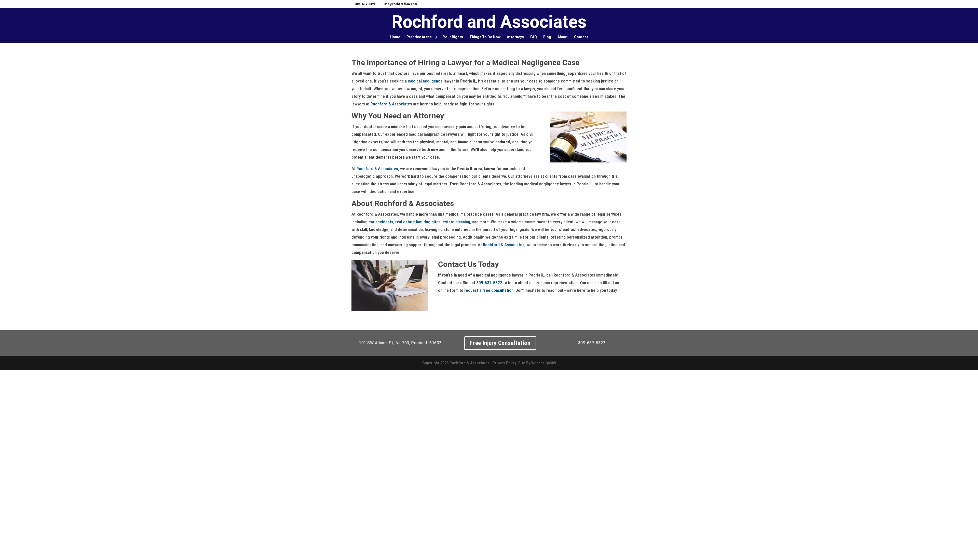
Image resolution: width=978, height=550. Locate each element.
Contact (581, 37)
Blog (547, 37)
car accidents (381, 221)
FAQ (533, 37)
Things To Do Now (484, 37)
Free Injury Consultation (500, 343)
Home (395, 37)
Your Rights (453, 37)
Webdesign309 (543, 363)
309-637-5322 (365, 4)
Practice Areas (419, 37)
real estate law (408, 221)
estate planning (456, 221)
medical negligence (425, 81)
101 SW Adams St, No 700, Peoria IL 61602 (400, 342)
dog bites (432, 221)
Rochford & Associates (391, 103)
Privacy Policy (504, 363)
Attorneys (515, 37)
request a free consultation (488, 290)
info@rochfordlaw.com (400, 4)
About (563, 37)
